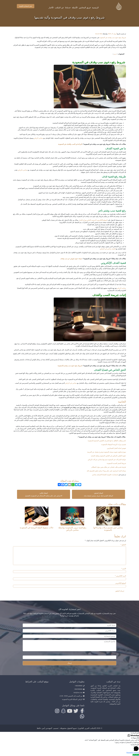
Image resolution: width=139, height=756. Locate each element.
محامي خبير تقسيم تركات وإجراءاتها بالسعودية (108, 528)
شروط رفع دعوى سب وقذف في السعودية (112, 37)
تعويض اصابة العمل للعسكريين (116, 448)
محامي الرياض (38, 138)
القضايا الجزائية (101, 474)
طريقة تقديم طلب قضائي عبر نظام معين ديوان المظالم (108, 467)
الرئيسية (95, 8)
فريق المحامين (85, 8)
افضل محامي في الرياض (107, 249)
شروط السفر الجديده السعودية (116, 463)
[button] (69, 733)
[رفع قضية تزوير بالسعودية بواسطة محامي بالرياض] (72, 516)
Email (113, 654)
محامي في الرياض (71, 383)
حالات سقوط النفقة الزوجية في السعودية (36, 527)
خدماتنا (68, 8)
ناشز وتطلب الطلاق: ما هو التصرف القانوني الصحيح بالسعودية (106, 440)
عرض (115, 54)
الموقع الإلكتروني (120, 583)
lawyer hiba (98, 34)
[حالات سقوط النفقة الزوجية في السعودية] (36, 516)
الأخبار (51, 8)
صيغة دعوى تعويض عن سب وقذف (71, 258)
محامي (94, 474)
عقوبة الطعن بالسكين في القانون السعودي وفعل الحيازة (108, 456)
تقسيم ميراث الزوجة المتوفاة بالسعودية (113, 444)
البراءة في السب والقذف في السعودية (70, 144)
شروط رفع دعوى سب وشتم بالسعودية (70, 365)
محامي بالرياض (22, 170)
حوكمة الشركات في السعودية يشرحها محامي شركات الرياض (107, 459)
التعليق (123, 544)
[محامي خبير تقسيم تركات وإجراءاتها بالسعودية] (108, 516)
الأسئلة (75, 8)
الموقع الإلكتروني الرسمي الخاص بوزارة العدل (93, 220)
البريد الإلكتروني (120, 576)
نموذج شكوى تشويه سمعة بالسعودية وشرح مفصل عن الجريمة (106, 452)
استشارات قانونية (112, 474)
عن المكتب (59, 8)
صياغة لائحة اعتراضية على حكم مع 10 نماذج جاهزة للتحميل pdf (106, 471)
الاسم (123, 568)
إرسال (69, 663)
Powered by (133, 752)
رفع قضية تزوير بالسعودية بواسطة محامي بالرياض (72, 528)
